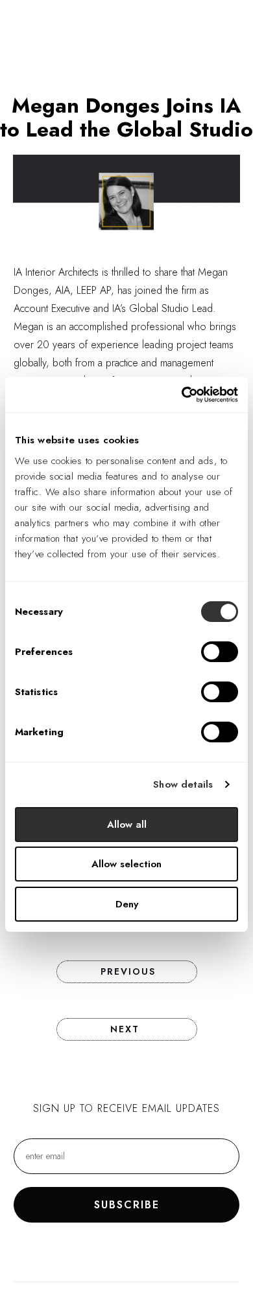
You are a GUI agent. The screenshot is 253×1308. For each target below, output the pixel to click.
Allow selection (126, 864)
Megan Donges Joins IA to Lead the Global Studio (126, 117)
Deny (126, 904)
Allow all (127, 824)
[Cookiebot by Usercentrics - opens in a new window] (182, 394)
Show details (183, 784)
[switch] (219, 651)
